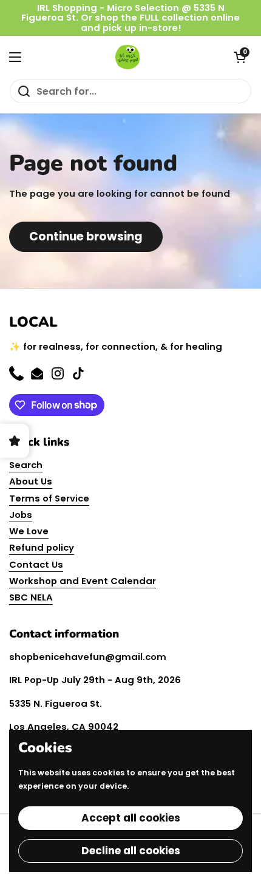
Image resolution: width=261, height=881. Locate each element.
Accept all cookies (130, 818)
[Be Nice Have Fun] (127, 57)
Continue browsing (86, 236)
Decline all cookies (130, 850)
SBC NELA (31, 597)
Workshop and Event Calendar (82, 580)
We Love (29, 531)
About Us (30, 481)
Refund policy (41, 547)
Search (25, 464)
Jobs (20, 514)
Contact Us (36, 564)
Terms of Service (49, 498)
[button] (240, 57)
